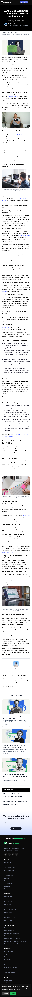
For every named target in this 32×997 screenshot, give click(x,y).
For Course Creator (9, 899)
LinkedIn (4, 291)
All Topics (13, 32)
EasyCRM (6, 878)
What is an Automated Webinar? (11, 793)
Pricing (6, 888)
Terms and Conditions (9, 972)
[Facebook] (9, 854)
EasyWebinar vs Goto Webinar (11, 933)
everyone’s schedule (24, 235)
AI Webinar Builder (8, 875)
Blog (8, 32)
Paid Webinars (7, 873)
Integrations (7, 886)
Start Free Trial (23, 2)
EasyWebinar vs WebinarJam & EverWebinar (15, 941)
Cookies (6, 970)
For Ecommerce (8, 896)
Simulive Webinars (8, 865)
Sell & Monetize (8, 883)
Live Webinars (7, 862)
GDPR (5, 964)
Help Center (7, 956)
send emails (26, 515)
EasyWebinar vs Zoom (9, 930)
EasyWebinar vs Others (10, 928)
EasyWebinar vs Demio (10, 935)
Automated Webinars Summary (10, 804)
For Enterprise (7, 907)
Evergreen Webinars (9, 870)
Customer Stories (8, 951)
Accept (13, 993)
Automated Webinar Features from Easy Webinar (15, 801)
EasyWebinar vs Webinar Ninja (11, 943)
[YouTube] (13, 854)
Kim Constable (6, 327)
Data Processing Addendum (11, 967)
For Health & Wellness (9, 901)
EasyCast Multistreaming (10, 880)
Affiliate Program (8, 980)
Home (3, 32)
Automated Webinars (9, 867)
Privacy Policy (7, 962)
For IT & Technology (9, 920)
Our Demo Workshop (9, 982)
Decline (6, 993)
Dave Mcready (12, 96)
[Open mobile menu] (29, 2)
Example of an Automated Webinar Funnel (13, 799)
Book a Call (16, 828)
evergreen (19, 134)
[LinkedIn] (5, 854)
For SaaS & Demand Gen (10, 909)
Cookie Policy (16, 989)
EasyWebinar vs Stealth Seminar (12, 938)
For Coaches (7, 904)
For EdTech (7, 915)
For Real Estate (8, 912)
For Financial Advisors (9, 917)
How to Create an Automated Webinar (12, 796)
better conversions (7, 552)
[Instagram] (16, 854)
